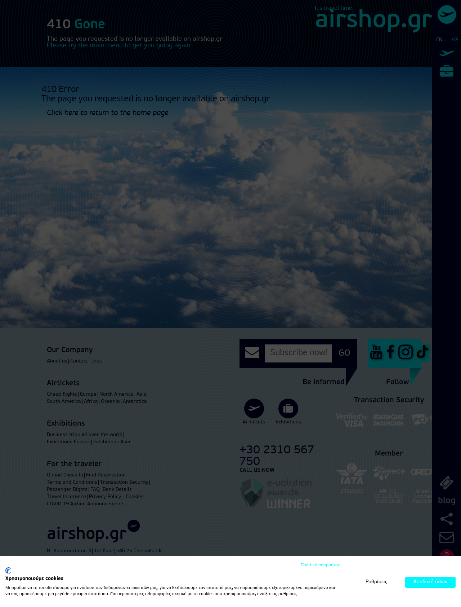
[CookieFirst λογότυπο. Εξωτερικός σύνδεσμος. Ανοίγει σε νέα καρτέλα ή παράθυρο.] (8, 570)
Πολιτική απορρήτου (320, 565)
